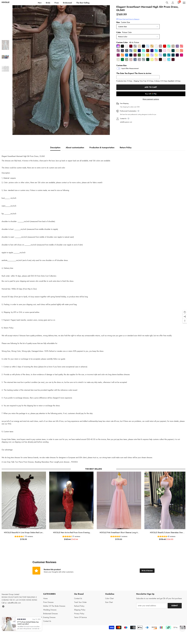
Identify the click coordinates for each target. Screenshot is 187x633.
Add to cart (151, 87)
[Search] (167, 2)
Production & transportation (101, 147)
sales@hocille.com (14, 603)
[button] (24, 536)
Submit (174, 605)
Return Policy (125, 147)
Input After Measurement (130, 68)
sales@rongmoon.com (126, 122)
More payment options (151, 99)
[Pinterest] (3, 606)
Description (55, 147)
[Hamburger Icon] (184, 3)
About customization (75, 147)
